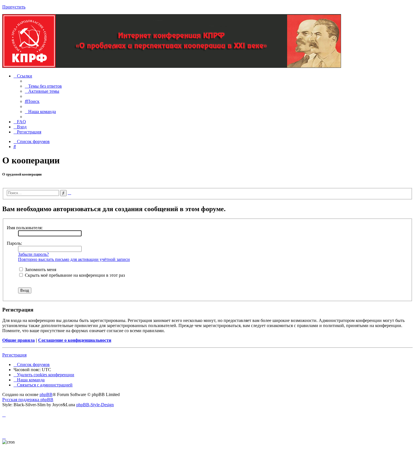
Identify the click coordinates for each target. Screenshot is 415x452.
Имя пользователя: (25, 227)
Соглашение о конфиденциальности (74, 340)
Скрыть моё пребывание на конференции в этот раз (74, 275)
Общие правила (18, 340)
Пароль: (14, 243)
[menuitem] (43, 86)
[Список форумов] (171, 66)
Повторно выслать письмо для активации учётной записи (74, 259)
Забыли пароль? (33, 254)
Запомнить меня (40, 269)
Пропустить (13, 7)
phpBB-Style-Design (95, 404)
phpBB (46, 394)
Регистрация (14, 354)
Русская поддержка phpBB (27, 399)
